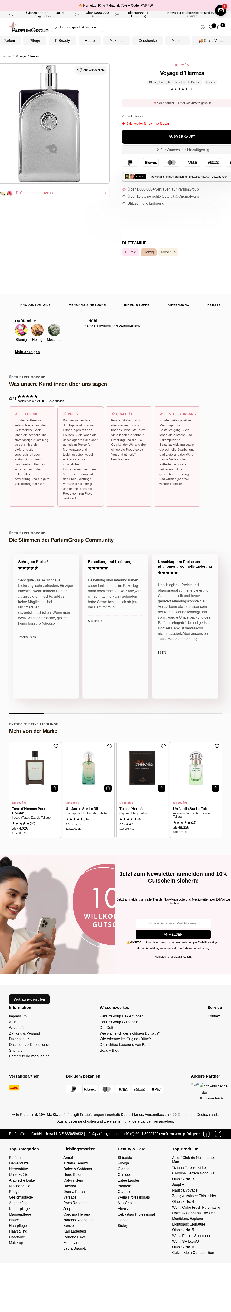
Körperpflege (19, 1209)
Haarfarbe (17, 1237)
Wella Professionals (134, 1197)
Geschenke (148, 41)
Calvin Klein (73, 1180)
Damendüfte (19, 1163)
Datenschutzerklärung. (196, 948)
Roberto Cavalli (75, 1237)
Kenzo (68, 1226)
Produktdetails (35, 304)
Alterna (123, 1209)
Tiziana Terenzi (75, 1163)
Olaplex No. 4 (183, 1201)
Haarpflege (18, 1226)
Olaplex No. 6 (183, 1247)
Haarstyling (18, 1231)
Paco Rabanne (75, 1203)
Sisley (123, 1226)
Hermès (6, 56)
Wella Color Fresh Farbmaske (196, 1207)
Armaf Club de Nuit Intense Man (193, 1160)
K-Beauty (62, 41)
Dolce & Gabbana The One (194, 1213)
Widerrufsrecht (20, 1028)
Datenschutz (19, 1039)
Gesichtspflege (21, 1197)
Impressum (18, 1016)
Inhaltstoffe (137, 304)
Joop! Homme (183, 1185)
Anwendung (178, 304)
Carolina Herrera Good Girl (193, 1173)
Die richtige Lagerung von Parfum (126, 1044)
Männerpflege (20, 1214)
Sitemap (15, 1050)
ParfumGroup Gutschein (119, 1022)
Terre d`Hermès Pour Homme (29, 811)
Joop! (67, 1209)
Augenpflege (19, 1203)
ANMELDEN (173, 934)
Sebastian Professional (136, 1214)
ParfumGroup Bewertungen (121, 1016)
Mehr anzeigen (27, 352)
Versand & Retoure (87, 304)
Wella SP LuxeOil (186, 1241)
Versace (69, 1197)
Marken (178, 41)
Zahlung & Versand (24, 1033)
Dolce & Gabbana (77, 1169)
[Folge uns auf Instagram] (218, 1134)
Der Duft (106, 1028)
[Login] (202, 27)
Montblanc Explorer (187, 1219)
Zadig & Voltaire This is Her (194, 1196)
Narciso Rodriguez (78, 1220)
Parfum (15, 1158)
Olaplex (124, 1192)
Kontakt (214, 1016)
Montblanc (71, 1243)
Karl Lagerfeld (74, 1231)
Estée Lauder (128, 1180)
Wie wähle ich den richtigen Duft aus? (130, 1033)
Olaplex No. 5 (183, 1230)
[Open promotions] (220, 10)
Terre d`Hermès (131, 809)
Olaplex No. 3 (183, 1179)
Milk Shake (127, 1203)
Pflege (35, 41)
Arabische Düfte (22, 1180)
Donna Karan (74, 1192)
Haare (90, 41)
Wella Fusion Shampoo (191, 1236)
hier (155, 1121)
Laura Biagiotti (75, 1248)
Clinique (124, 1174)
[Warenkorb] (219, 27)
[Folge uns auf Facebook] (206, 1134)
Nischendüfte (19, 1186)
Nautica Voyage (185, 1190)
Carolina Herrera (76, 1214)
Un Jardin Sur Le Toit (190, 809)
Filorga (123, 1163)
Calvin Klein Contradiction (193, 1253)
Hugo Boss (72, 1174)
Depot (122, 1220)
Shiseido (125, 1158)
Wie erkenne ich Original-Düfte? (125, 1039)
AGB (13, 1022)
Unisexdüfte (18, 1174)
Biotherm (125, 1186)
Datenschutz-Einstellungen (30, 1044)
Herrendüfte (18, 1169)
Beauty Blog (109, 1050)
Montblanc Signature (188, 1224)
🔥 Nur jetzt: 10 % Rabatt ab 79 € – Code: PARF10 (115, 5)
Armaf (68, 1158)
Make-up (117, 41)
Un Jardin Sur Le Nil (82, 809)
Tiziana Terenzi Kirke (189, 1167)
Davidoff (70, 1186)
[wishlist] (211, 27)
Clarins (123, 1169)
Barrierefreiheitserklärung (29, 1056)
